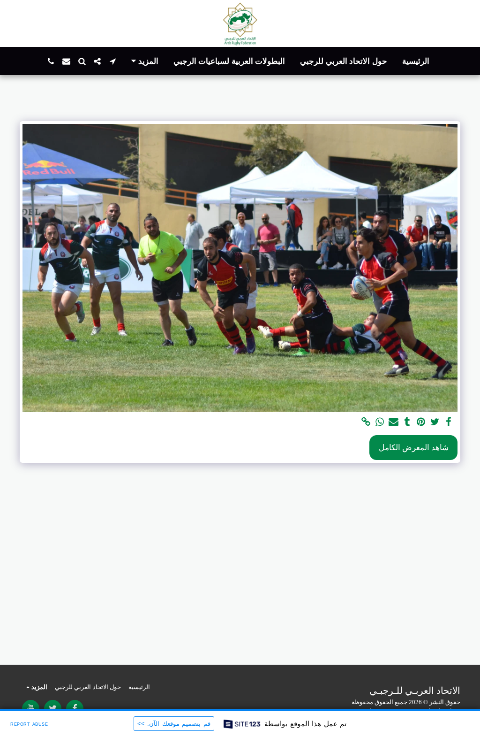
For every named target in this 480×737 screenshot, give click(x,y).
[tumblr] (407, 422)
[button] (112, 61)
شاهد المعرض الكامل (414, 447)
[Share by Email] (393, 422)
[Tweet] (435, 422)
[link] (366, 422)
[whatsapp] (380, 422)
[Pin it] (421, 422)
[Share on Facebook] (449, 422)
